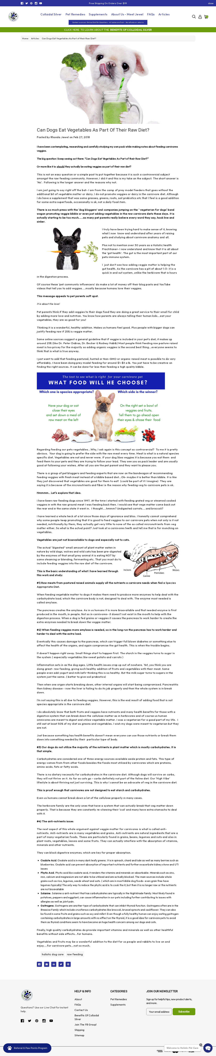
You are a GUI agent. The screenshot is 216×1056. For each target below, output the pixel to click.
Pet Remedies (75, 14)
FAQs (150, 14)
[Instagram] (36, 3)
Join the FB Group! (85, 1024)
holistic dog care (53, 954)
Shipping (79, 1029)
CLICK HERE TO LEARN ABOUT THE (108, 29)
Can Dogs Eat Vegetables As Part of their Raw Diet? (93, 130)
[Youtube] (40, 3)
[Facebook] (22, 3)
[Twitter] (26, 3)
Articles (164, 14)
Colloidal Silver (51, 14)
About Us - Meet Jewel (127, 14)
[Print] (53, 964)
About (78, 999)
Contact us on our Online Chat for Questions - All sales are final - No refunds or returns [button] (108, 22)
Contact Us (81, 1010)
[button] (208, 1048)
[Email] (46, 964)
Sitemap (79, 1035)
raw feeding (75, 954)
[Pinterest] (31, 3)
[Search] (194, 17)
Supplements (98, 14)
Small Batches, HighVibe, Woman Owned (108, 3)
